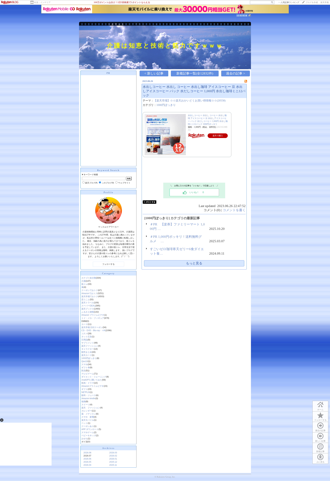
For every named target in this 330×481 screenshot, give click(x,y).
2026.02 (113, 456)
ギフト (84, 389)
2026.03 (113, 452)
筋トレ (84, 284)
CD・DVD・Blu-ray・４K (93, 330)
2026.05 (87, 462)
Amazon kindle (88, 398)
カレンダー (86, 411)
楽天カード (86, 355)
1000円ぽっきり (89, 358)
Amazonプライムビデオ (92, 386)
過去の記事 (320, 430)
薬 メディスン (88, 414)
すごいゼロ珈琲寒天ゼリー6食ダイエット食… (177, 251)
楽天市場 (324, 2)
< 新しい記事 (153, 73)
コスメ (84, 333)
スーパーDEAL (88, 306)
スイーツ (85, 404)
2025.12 (113, 462)
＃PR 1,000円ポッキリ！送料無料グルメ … (176, 239)
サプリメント (87, 343)
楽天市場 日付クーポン (92, 327)
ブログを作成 (311, 2)
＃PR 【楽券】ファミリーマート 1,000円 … (177, 226)
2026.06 (87, 459)
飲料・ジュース (88, 395)
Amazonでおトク (89, 293)
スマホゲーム (87, 432)
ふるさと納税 (87, 312)
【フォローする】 (228, 19)
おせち (84, 438)
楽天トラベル (87, 302)
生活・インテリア (42, 2)
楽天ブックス (87, 309)
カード (84, 324)
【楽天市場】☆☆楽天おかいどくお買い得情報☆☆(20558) (190, 100)
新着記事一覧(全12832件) (194, 73)
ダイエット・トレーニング (93, 377)
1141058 (242, 15)
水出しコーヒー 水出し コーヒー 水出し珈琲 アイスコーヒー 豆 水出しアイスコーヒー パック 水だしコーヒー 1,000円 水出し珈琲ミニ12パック (194, 91)
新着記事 (320, 451)
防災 (83, 370)
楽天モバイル (87, 420)
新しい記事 (320, 441)
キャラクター (87, 349)
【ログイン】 (244, 19)
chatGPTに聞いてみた (91, 380)
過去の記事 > (235, 73)
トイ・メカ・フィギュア (92, 318)
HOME (83, 19)
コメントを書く (234, 210)
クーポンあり (87, 426)
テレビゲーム (87, 374)
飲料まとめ (86, 352)
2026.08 (87, 452)
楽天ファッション (89, 346)
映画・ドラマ (87, 383)
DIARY (91, 19)
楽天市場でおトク (89, 296)
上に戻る (320, 462)
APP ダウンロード (89, 429)
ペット (84, 423)
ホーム (320, 409)
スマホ (84, 364)
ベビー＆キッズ (88, 435)
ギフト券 (85, 367)
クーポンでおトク (89, 290)
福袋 (83, 401)
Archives (108, 448)
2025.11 (113, 465)
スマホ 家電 (87, 417)
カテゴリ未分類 (88, 278)
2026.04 (87, 465)
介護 (83, 281)
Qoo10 (84, 361)
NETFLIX (85, 392)
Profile (108, 192)
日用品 (84, 340)
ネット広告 (86, 336)
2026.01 (113, 459)
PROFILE (100, 19)
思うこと (85, 299)
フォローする (320, 420)
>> (288, 2)
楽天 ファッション (90, 407)
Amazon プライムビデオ (92, 315)
